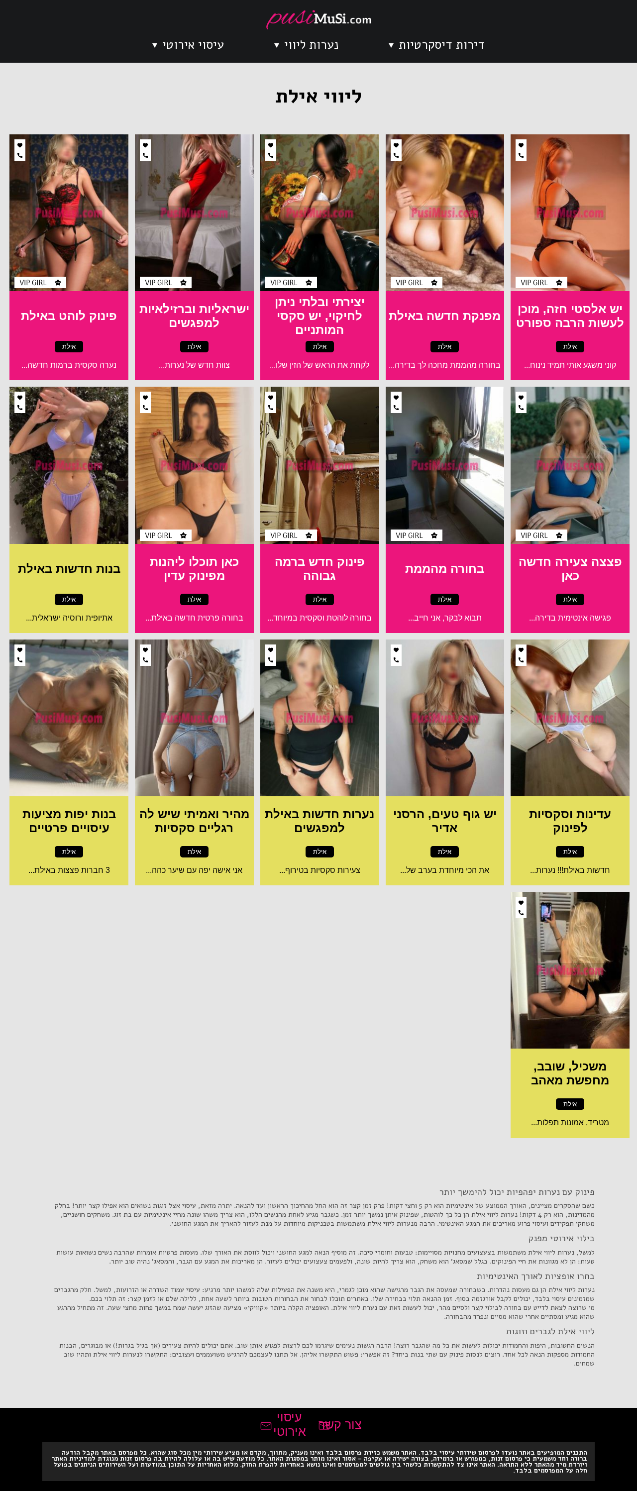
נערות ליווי (311, 44)
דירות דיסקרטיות (442, 44)
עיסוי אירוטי (193, 44)
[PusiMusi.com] (318, 19)
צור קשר (340, 1424)
